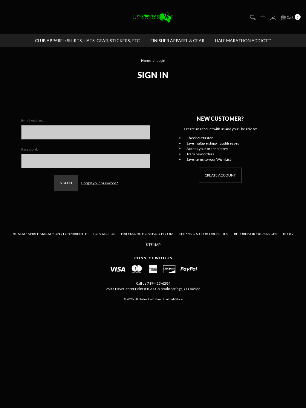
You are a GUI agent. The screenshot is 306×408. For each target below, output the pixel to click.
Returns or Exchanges (255, 233)
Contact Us (104, 233)
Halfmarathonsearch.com (147, 233)
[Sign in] (273, 17)
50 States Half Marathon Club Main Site (50, 233)
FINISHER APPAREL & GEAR (177, 40)
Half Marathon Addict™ (243, 40)
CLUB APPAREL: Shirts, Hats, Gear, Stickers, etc (87, 40)
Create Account (220, 175)
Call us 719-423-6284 (153, 283)
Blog (288, 233)
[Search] (252, 17)
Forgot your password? (99, 183)
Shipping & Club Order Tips (203, 233)
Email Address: (33, 120)
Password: (29, 149)
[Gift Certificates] (262, 17)
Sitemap (153, 244)
